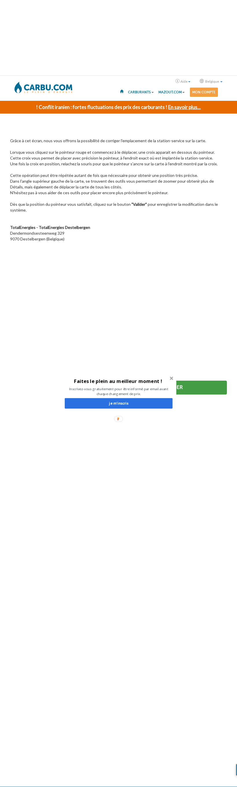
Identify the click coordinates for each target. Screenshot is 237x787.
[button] (118, 381)
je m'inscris (118, 403)
